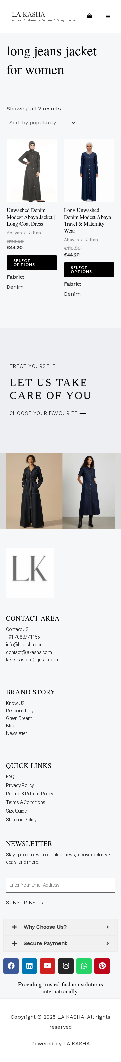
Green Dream (19, 718)
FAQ (10, 776)
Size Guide (16, 811)
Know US (15, 703)
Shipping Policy (21, 819)
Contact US (17, 629)
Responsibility (20, 710)
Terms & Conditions (25, 802)
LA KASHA (28, 14)
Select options (24, 262)
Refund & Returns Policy (29, 793)
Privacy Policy (20, 785)
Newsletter (17, 733)
